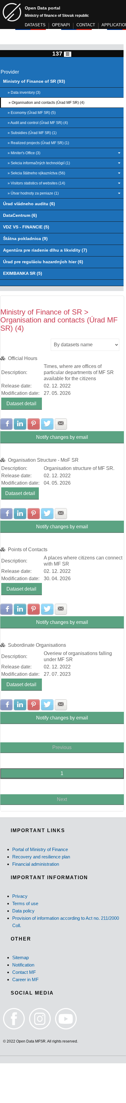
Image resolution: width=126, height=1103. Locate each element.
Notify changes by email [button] (62, 437)
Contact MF (24, 972)
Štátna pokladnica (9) (25, 238)
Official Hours (22, 358)
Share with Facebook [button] (6, 423)
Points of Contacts (27, 549)
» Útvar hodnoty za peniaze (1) (33, 193)
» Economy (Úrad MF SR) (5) (32, 113)
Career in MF (25, 979)
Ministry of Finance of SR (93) (34, 81)
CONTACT (85, 25)
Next (62, 799)
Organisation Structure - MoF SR (43, 460)
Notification (23, 964)
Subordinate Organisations (37, 645)
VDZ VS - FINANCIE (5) (26, 227)
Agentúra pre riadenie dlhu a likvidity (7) (45, 250)
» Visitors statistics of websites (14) (36, 183)
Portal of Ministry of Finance (40, 849)
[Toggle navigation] (67, 54)
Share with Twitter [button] (47, 423)
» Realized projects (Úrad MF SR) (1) (38, 143)
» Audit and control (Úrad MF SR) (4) (38, 123)
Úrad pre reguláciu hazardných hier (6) (43, 262)
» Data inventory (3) (24, 92)
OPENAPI (61, 25)
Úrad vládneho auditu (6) (29, 204)
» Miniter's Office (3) (24, 153)
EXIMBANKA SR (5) (22, 273)
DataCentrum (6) (20, 215)
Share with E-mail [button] (61, 423)
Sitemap (20, 957)
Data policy (23, 910)
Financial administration (35, 864)
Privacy (20, 896)
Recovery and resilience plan (41, 856)
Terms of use (25, 903)
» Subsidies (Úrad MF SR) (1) (32, 133)
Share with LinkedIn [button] (20, 423)
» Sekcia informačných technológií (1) (39, 163)
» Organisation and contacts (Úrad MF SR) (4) (46, 102)
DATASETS (35, 25)
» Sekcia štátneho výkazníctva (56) (36, 173)
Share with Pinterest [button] (34, 423)
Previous (62, 747)
